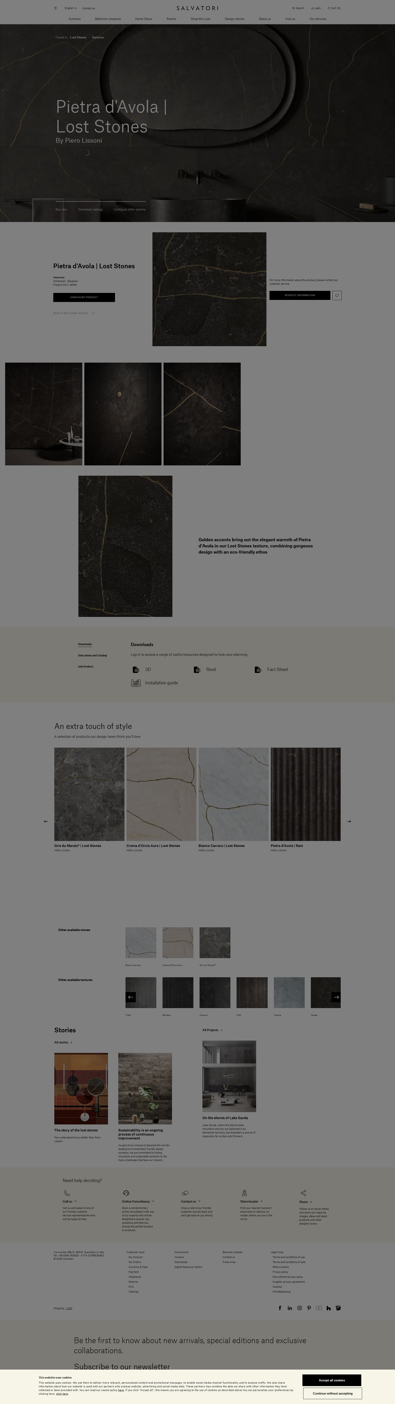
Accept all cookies (332, 1380)
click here (62, 1393)
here (121, 1390)
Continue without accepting (333, 1393)
